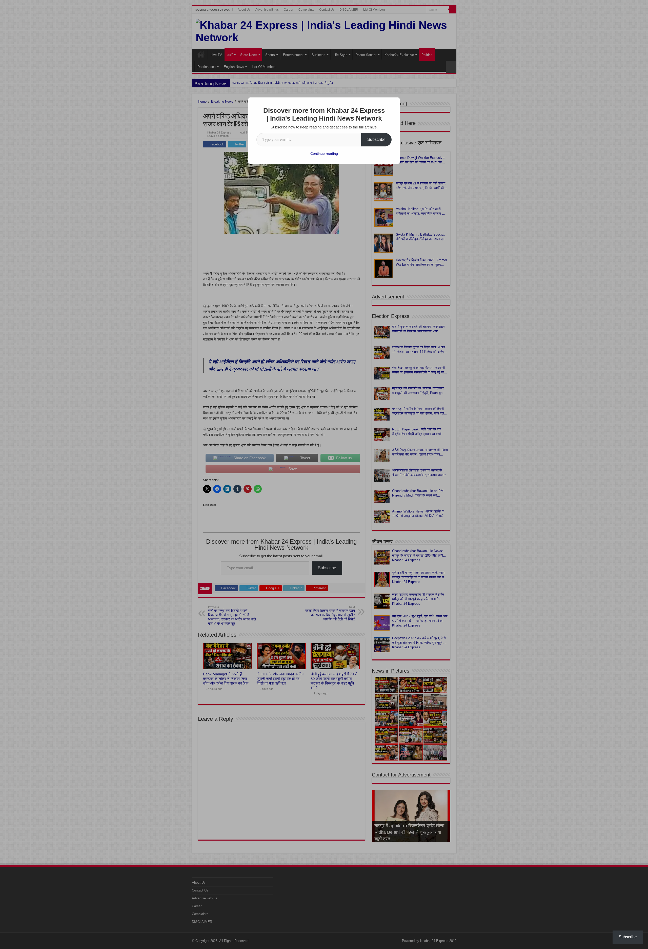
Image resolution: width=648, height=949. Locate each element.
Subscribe (376, 139)
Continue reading (324, 153)
